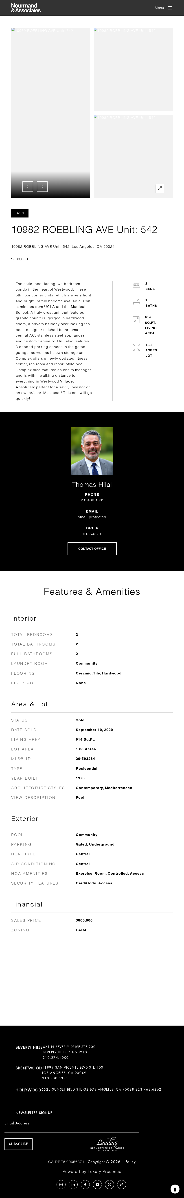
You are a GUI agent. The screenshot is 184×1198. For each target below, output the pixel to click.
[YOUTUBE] (97, 1184)
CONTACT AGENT (92, 548)
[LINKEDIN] (73, 1184)
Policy (130, 1161)
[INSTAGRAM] (61, 1184)
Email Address (16, 1123)
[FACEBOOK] (85, 1184)
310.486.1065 (92, 500)
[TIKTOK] (121, 1184)
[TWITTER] (109, 1184)
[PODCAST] (48, 1184)
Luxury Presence (104, 1171)
